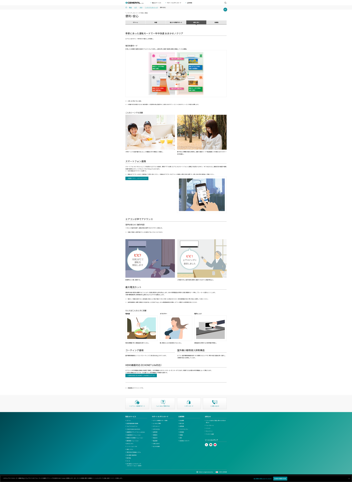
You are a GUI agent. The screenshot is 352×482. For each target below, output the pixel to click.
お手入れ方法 (156, 429)
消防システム (129, 449)
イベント (208, 428)
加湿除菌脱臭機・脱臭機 (132, 423)
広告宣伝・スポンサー (184, 441)
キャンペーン (209, 431)
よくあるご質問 (157, 423)
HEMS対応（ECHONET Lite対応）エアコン (141, 375)
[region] (176, 478)
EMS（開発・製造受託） (131, 455)
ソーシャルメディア (211, 440)
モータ (128, 461)
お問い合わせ (156, 443)
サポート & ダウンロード (160, 416)
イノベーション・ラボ (131, 446)
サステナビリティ (183, 429)
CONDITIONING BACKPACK (133, 429)
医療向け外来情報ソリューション (134, 438)
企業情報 (181, 416)
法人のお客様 (156, 446)
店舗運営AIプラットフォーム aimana (135, 432)
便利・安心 (196, 22)
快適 (155, 22)
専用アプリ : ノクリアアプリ (137, 178)
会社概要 (181, 420)
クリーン (135, 22)
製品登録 (155, 441)
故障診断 (155, 432)
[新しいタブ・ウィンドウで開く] (206, 444)
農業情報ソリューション (132, 441)
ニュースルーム (210, 425)
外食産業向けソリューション (133, 435)
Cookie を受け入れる (280, 478)
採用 (180, 438)
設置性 (216, 22)
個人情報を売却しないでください (263, 478)
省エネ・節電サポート (176, 22)
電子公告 (181, 423)
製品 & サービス (130, 416)
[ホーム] (126, 7)
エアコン (128, 420)
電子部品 (128, 458)
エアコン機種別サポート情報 (160, 420)
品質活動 (181, 426)
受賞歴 (181, 435)
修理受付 (155, 435)
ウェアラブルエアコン (132, 426)
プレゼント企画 (210, 434)
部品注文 (155, 438)
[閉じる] (349, 478)
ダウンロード (156, 426)
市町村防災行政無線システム (133, 452)
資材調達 (181, 432)
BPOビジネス (129, 443)
